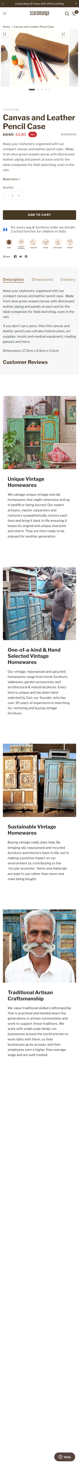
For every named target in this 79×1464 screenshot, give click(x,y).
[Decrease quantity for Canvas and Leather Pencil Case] (6, 195)
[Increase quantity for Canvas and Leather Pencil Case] (19, 195)
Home (6, 26)
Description (13, 279)
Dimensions (42, 279)
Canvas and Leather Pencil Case (34, 26)
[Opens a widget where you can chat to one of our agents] (64, 1457)
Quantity (8, 187)
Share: (7, 256)
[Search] (67, 13)
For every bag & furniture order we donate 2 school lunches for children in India (43, 229)
